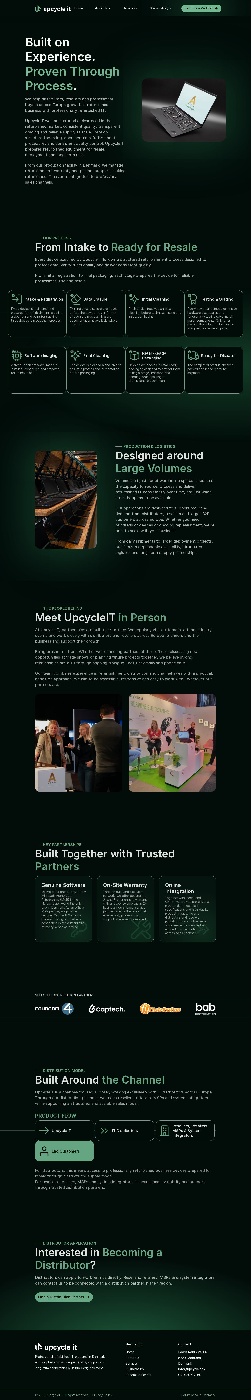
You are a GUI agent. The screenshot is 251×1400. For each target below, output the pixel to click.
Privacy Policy (102, 1395)
